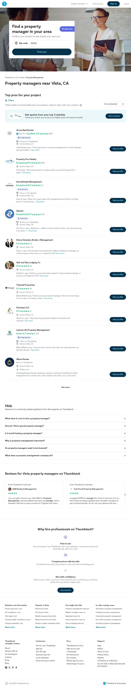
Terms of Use (102, 652)
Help (99, 646)
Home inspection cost (13, 609)
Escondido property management (108, 620)
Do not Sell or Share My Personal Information (111, 665)
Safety (100, 649)
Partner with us (11, 651)
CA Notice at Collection (107, 661)
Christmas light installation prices (17, 620)
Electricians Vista (41, 609)
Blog (7, 663)
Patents (100, 658)
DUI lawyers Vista (41, 612)
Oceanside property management (108, 616)
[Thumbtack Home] (4, 4)
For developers (11, 654)
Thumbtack (9, 77)
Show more (10, 627)
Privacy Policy (102, 655)
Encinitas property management (108, 623)
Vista (22, 77)
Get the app (41, 652)
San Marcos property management (109, 609)
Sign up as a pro (73, 649)
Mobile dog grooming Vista (45, 616)
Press (7, 660)
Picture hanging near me (75, 623)
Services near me (43, 655)
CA (17, 77)
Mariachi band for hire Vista (45, 620)
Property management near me (77, 609)
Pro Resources (73, 655)
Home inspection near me (75, 620)
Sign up (39, 649)
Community (71, 652)
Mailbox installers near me (75, 612)
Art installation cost (12, 612)
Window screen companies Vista (47, 623)
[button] (21, 133)
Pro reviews (71, 658)
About (7, 648)
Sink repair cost (11, 616)
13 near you (67, 29)
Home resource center (45, 661)
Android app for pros (75, 664)
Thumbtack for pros (75, 646)
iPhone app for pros (75, 661)
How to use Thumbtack (45, 646)
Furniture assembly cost (14, 623)
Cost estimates (42, 658)
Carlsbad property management (108, 612)
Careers (8, 657)
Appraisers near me (73, 616)
